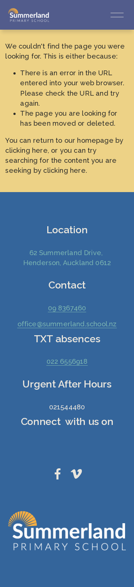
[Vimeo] (76, 474)
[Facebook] (58, 474)
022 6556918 (67, 361)
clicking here (26, 150)
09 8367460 (67, 308)
